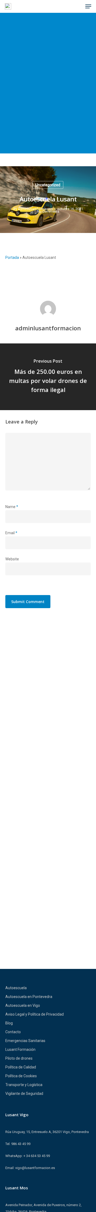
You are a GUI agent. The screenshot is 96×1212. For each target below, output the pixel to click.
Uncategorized (47, 185)
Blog (9, 1023)
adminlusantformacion (35, 209)
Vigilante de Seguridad (24, 1093)
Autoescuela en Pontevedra (28, 997)
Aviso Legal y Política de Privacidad (34, 1014)
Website (12, 559)
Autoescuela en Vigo (22, 1005)
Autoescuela (16, 988)
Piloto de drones (19, 1058)
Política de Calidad (20, 1067)
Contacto (13, 1032)
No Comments (48, 211)
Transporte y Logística (23, 1085)
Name (11, 507)
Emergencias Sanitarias (25, 1041)
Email (11, 533)
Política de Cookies (21, 1076)
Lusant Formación (20, 1049)
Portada (12, 257)
